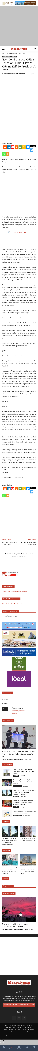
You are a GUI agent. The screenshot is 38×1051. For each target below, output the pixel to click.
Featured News (7, 765)
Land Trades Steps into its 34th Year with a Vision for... (28, 839)
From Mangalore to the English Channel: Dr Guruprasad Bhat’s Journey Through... (24, 782)
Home (3, 54)
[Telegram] (31, 150)
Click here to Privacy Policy (26, 1005)
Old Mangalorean (27, 1028)
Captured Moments (8, 893)
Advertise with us (8, 587)
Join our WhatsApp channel (11, 599)
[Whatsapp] (4, 154)
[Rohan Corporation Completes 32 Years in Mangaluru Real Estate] (7, 813)
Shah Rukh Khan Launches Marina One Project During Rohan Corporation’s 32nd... (18, 754)
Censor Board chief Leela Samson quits (28, 544)
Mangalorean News (12, 54)
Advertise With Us (20, 1032)
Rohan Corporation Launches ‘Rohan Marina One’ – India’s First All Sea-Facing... (27, 870)
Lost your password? (18, 711)
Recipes (23, 1025)
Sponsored (6, 850)
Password (5, 704)
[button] (3, 49)
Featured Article (8, 721)
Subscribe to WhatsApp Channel (12, 604)
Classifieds (16, 796)
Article (4, 748)
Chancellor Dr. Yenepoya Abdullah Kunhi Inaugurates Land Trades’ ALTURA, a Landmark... (23, 803)
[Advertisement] (19, 26)
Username (5, 699)
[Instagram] (19, 1018)
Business (17, 1030)
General (24, 1030)
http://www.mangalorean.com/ (19, 557)
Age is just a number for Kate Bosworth (9, 544)
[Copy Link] (24, 147)
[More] (7, 154)
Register (14, 713)
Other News (8, 1028)
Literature (11, 1032)
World (28, 1032)
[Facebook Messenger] (28, 147)
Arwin (23, 1037)
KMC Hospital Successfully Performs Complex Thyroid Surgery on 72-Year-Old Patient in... (10, 870)
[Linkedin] (9, 147)
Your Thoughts (17, 1028)
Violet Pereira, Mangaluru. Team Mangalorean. (14, 74)
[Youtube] (12, 147)
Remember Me (18, 708)
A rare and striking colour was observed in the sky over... (15, 926)
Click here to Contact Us (10, 1005)
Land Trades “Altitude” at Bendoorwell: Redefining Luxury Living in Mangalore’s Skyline (24, 792)
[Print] (16, 147)
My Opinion (31, 1030)
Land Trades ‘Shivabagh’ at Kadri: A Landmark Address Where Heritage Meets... (23, 772)
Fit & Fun (29, 1025)
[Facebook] (14, 1018)
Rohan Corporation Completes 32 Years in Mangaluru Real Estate (24, 812)
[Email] (20, 147)
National (11, 1030)
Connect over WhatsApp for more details (14, 592)
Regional (5, 1030)
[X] (24, 1018)
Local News (22, 54)
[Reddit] (5, 147)
